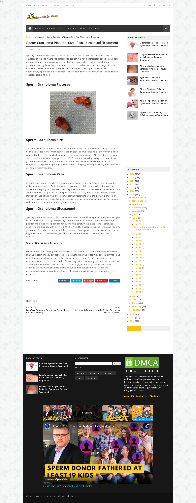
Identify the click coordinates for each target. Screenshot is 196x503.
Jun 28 (138, 224)
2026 (132, 174)
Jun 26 (138, 237)
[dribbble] (169, 5)
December (137, 197)
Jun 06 (138, 274)
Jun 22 (138, 247)
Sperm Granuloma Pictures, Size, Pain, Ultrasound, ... (151, 228)
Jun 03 (138, 285)
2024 (132, 181)
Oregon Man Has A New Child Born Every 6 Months (83, 426)
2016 (132, 321)
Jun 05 (138, 278)
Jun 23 (138, 244)
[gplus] (155, 5)
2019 (132, 194)
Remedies (109, 373)
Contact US (58, 5)
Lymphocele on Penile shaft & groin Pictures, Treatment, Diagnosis (153, 57)
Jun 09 (138, 268)
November (138, 200)
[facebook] (145, 5)
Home (28, 5)
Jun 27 (138, 234)
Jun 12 (138, 261)
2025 (132, 177)
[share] (147, 424)
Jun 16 (138, 251)
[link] (47, 426)
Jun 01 (138, 291)
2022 (132, 187)
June (134, 217)
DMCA (141, 390)
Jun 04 (138, 281)
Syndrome (91, 378)
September (138, 207)
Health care (39, 37)
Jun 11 (138, 264)
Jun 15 (138, 254)
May (134, 296)
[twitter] (150, 5)
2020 (132, 191)
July (134, 214)
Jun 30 (138, 220)
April (135, 299)
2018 (132, 314)
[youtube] (159, 5)
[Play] (117, 413)
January (136, 309)
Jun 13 (138, 257)
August (136, 211)
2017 (132, 317)
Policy (36, 5)
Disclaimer (69, 5)
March (135, 303)
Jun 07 (138, 271)
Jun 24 (138, 240)
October (136, 204)
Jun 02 (138, 288)
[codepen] (164, 5)
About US (46, 5)
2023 (132, 184)
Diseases (81, 373)
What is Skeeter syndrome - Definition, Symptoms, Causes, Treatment (154, 69)
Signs (79, 378)
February (137, 306)
